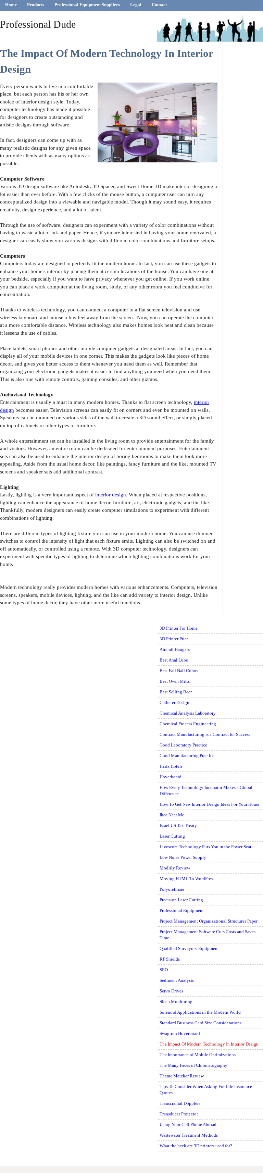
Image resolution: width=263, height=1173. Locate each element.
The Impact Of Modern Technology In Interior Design (209, 1044)
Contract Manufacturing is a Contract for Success (205, 734)
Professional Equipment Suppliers (87, 4)
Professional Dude (38, 24)
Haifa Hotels (171, 766)
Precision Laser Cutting (181, 899)
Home (11, 4)
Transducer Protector (179, 1113)
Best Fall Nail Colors (179, 670)
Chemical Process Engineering (188, 723)
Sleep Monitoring (176, 1001)
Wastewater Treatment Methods (189, 1135)
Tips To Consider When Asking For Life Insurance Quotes (206, 1089)
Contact (159, 4)
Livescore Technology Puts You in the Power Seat (205, 846)
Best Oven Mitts (175, 681)
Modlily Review (175, 868)
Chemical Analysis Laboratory (188, 713)
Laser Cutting (172, 836)
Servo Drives (171, 990)
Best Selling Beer (176, 691)
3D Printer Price (174, 638)
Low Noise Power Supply (183, 857)
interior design (110, 494)
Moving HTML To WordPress (187, 878)
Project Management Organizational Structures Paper (209, 921)
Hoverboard (170, 776)
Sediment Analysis (177, 980)
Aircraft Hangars (175, 649)
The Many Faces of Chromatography (193, 1065)
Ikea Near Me (172, 814)
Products (35, 4)
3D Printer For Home (179, 628)
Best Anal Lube (174, 660)
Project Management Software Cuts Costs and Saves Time (207, 934)
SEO (164, 969)
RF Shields (170, 959)
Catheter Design (174, 702)
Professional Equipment (182, 910)
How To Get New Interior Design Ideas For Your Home (209, 804)
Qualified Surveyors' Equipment (189, 948)
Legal (135, 4)
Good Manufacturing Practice (187, 755)
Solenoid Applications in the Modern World (200, 1012)
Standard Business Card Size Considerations (200, 1022)
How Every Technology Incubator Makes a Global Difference (206, 790)
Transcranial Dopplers (180, 1103)
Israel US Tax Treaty (178, 825)
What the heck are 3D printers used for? (196, 1145)
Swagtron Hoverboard (180, 1033)
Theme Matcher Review (182, 1075)
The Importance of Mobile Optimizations (198, 1054)
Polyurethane (172, 889)
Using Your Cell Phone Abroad (188, 1124)
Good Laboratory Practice (183, 745)
